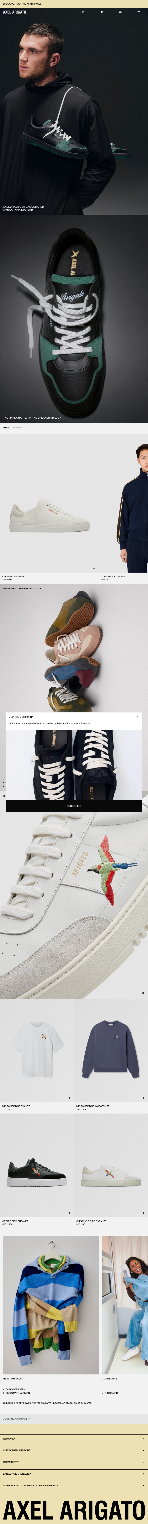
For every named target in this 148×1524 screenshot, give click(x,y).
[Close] (137, 716)
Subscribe (74, 806)
